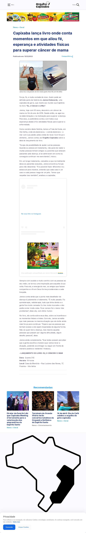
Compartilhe (66, 56)
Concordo (9, 527)
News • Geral (18, 27)
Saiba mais (16, 522)
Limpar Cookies (23, 527)
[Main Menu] (9, 5)
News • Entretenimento (42, 425)
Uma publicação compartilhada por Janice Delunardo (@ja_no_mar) (47, 273)
